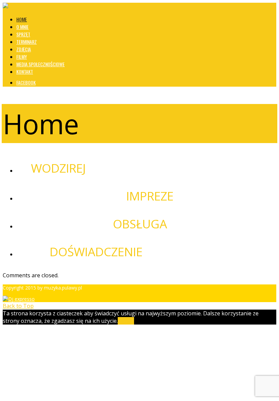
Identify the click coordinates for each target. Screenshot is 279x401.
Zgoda (126, 321)
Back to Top (18, 306)
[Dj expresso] (19, 299)
